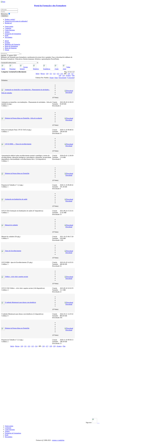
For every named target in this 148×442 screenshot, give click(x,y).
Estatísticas (46, 69)
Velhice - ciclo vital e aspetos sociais (16, 276)
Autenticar (5, 16)
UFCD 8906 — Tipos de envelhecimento (18, 144)
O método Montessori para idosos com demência (20, 302)
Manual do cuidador (11, 225)
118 (60, 75)
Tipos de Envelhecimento (13, 251)
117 (72, 73)
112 (54, 73)
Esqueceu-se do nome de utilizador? (16, 21)
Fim (73, 75)
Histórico (36, 69)
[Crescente (70, 78)
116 (69, 73)
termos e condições (58, 440)
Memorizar (4, 14)
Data (56, 78)
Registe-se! (8, 23)
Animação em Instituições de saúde (16, 199)
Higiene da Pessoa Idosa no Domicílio (17, 173)
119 (63, 75)
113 (58, 73)
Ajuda (56, 69)
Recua (43, 73)
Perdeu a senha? (10, 19)
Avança (68, 75)
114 (61, 73)
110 (47, 73)
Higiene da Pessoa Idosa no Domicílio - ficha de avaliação (23, 118)
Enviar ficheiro (24, 68)
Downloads (62, 78)
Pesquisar (12, 69)
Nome (52, 78)
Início (3, 69)
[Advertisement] (13, 378)
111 (51, 73)
